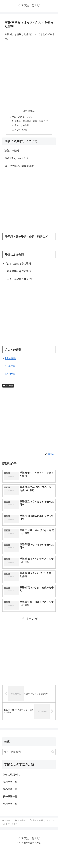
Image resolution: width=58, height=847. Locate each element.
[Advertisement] (29, 73)
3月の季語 (10, 366)
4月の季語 (10, 374)
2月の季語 (10, 358)
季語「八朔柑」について (23, 117)
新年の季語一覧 (11, 774)
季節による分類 (21, 125)
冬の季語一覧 (10, 804)
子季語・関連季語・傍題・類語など (31, 121)
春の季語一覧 (10, 782)
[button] (52, 751)
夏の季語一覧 (10, 789)
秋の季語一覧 (10, 796)
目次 (25, 110)
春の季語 (9, 386)
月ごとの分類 (20, 130)
